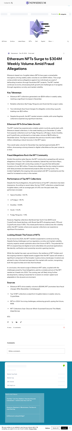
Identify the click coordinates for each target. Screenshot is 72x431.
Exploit (43, 41)
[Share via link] (21, 322)
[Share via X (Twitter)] (12, 322)
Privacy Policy (33, 429)
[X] (12, 3)
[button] (68, 41)
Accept (64, 428)
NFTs (30, 41)
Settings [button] (47, 428)
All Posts (4, 41)
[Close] (70, 428)
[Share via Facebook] (8, 322)
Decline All (55, 428)
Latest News (21, 41)
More (50, 41)
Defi (36, 41)
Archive (12, 41)
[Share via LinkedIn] (16, 322)
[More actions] (64, 53)
